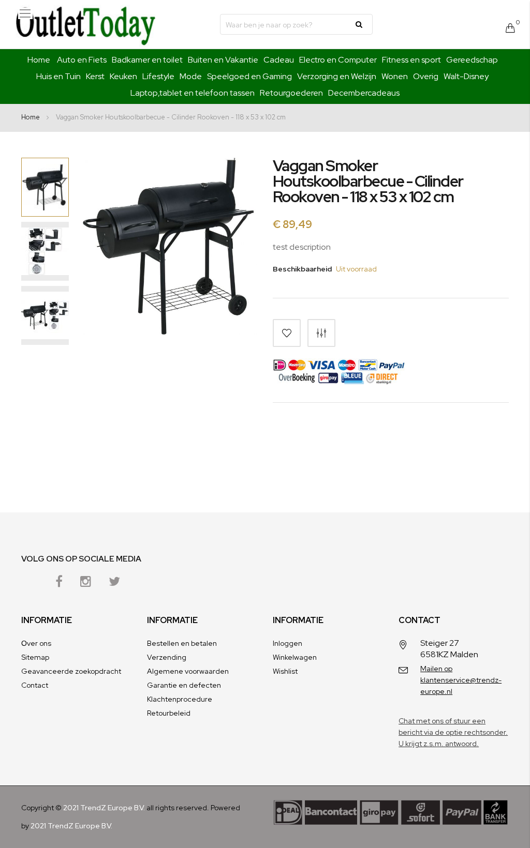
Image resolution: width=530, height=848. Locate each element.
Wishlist (285, 671)
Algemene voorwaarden (188, 671)
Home (38, 59)
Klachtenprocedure (179, 699)
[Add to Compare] (321, 333)
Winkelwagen (295, 657)
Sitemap (35, 657)
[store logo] (85, 24)
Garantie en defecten (184, 685)
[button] (45, 251)
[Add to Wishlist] (287, 333)
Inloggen (287, 643)
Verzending (166, 657)
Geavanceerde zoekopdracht (71, 671)
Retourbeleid (168, 713)
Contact (34, 685)
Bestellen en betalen (182, 643)
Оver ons (36, 643)
